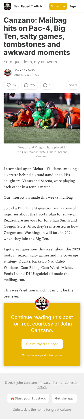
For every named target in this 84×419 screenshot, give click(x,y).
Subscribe (58, 6)
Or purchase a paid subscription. (42, 355)
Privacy (45, 382)
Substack (20, 409)
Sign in (75, 6)
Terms (57, 382)
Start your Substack (30, 398)
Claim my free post (42, 343)
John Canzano (24, 70)
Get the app (64, 398)
